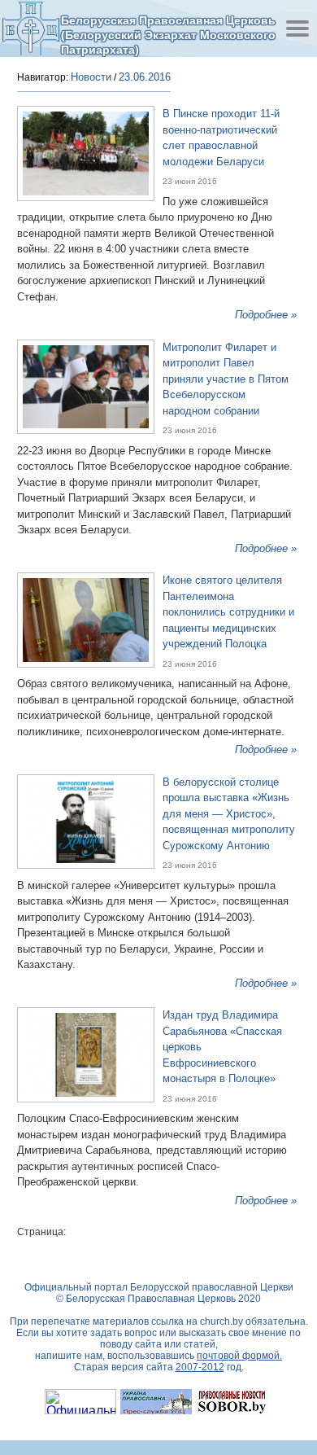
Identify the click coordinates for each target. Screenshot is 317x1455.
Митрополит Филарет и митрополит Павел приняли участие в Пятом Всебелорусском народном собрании (226, 379)
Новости (91, 77)
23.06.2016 (145, 77)
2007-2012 (200, 1367)
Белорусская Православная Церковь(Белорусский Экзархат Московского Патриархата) (168, 34)
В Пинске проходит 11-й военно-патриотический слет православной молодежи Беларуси (221, 137)
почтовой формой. (239, 1355)
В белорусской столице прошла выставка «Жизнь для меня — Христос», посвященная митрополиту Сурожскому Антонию (229, 814)
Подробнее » (266, 315)
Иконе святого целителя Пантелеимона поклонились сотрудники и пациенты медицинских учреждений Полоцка (228, 612)
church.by (221, 1321)
